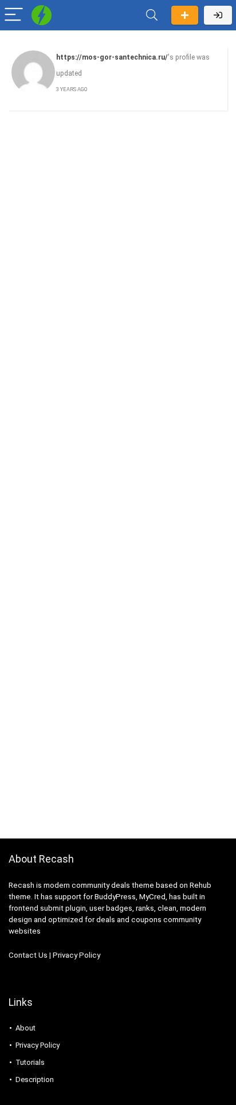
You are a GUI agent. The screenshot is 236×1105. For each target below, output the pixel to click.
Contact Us (28, 955)
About (25, 1028)
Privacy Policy (76, 955)
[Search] (152, 15)
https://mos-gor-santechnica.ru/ (112, 57)
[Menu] (13, 15)
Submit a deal (184, 15)
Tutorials (30, 1062)
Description (34, 1079)
